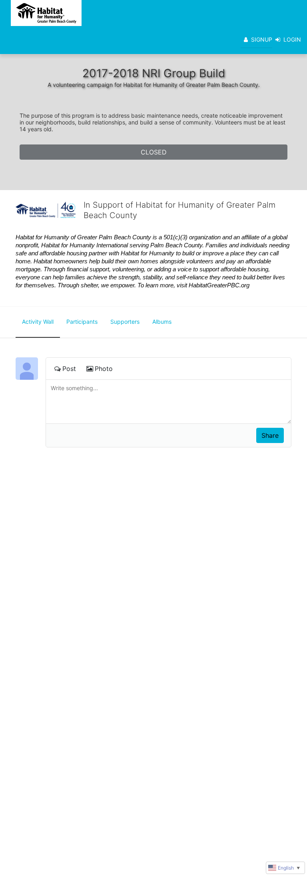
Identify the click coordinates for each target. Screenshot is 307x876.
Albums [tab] (161, 321)
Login (292, 39)
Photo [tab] (104, 369)
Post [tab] (69, 369)
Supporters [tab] (125, 321)
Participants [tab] (82, 321)
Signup (261, 39)
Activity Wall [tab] (38, 321)
